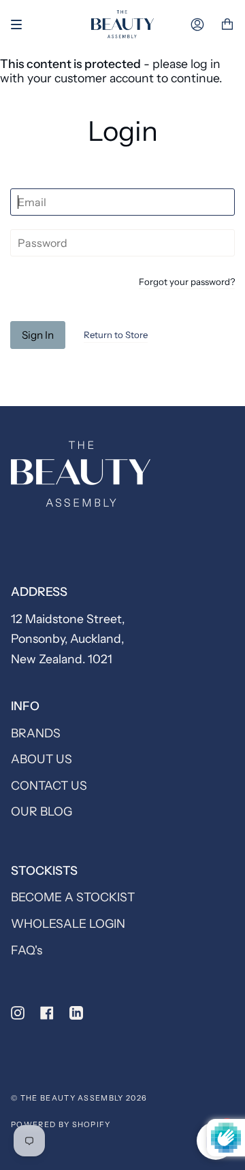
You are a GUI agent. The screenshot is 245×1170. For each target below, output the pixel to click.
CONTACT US (49, 785)
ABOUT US (41, 759)
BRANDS (36, 733)
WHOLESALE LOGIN (68, 923)
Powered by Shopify (61, 1124)
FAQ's (26, 950)
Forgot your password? (187, 282)
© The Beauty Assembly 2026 (79, 1098)
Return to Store (116, 334)
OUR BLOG (41, 811)
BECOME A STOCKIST (73, 897)
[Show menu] (21, 24)
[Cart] (227, 25)
